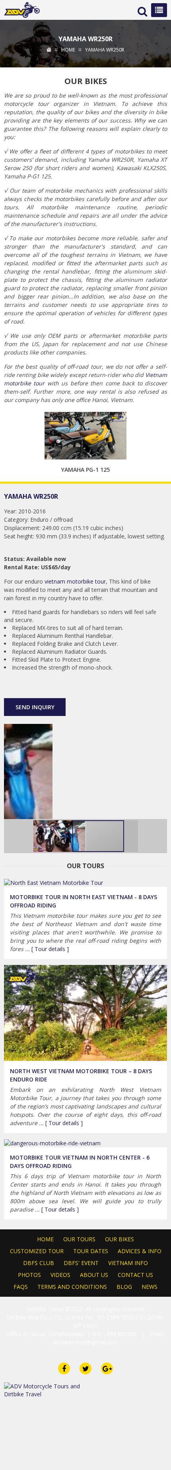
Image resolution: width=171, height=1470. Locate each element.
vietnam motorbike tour (75, 581)
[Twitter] (61, 684)
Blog (124, 1286)
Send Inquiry (35, 707)
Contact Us (135, 1275)
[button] (160, 771)
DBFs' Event (81, 1263)
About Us (94, 1275)
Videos (60, 1275)
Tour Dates (90, 1251)
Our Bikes (119, 1239)
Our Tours (79, 1239)
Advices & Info (139, 1251)
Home (45, 1239)
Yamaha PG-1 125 (85, 469)
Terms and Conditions (72, 1286)
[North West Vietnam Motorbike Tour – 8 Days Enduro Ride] (85, 1012)
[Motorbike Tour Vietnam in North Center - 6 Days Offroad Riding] (52, 1143)
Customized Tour (37, 1251)
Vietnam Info (128, 1263)
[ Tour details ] (50, 949)
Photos (29, 1275)
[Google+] (107, 1368)
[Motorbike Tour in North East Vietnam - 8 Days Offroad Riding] (53, 882)
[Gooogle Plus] (46, 684)
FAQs (21, 1286)
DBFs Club (38, 1263)
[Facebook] (64, 1368)
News (149, 1286)
